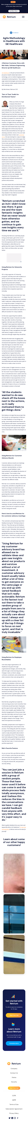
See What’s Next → (14, 11)
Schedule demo (14, 1043)
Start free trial (14, 1015)
